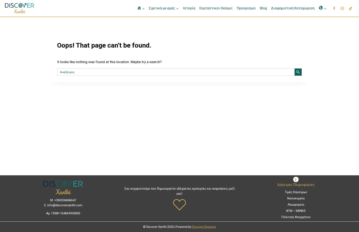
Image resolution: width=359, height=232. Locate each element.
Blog (263, 8)
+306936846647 (65, 200)
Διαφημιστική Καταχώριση (293, 8)
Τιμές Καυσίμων (296, 192)
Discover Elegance (204, 226)
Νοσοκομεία (296, 198)
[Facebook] (334, 8)
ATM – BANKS (296, 211)
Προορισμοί (246, 8)
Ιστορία (189, 8)
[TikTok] (350, 8)
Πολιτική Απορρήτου (296, 217)
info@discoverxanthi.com (64, 205)
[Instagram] (342, 8)
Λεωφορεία (296, 204)
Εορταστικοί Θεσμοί (215, 8)
